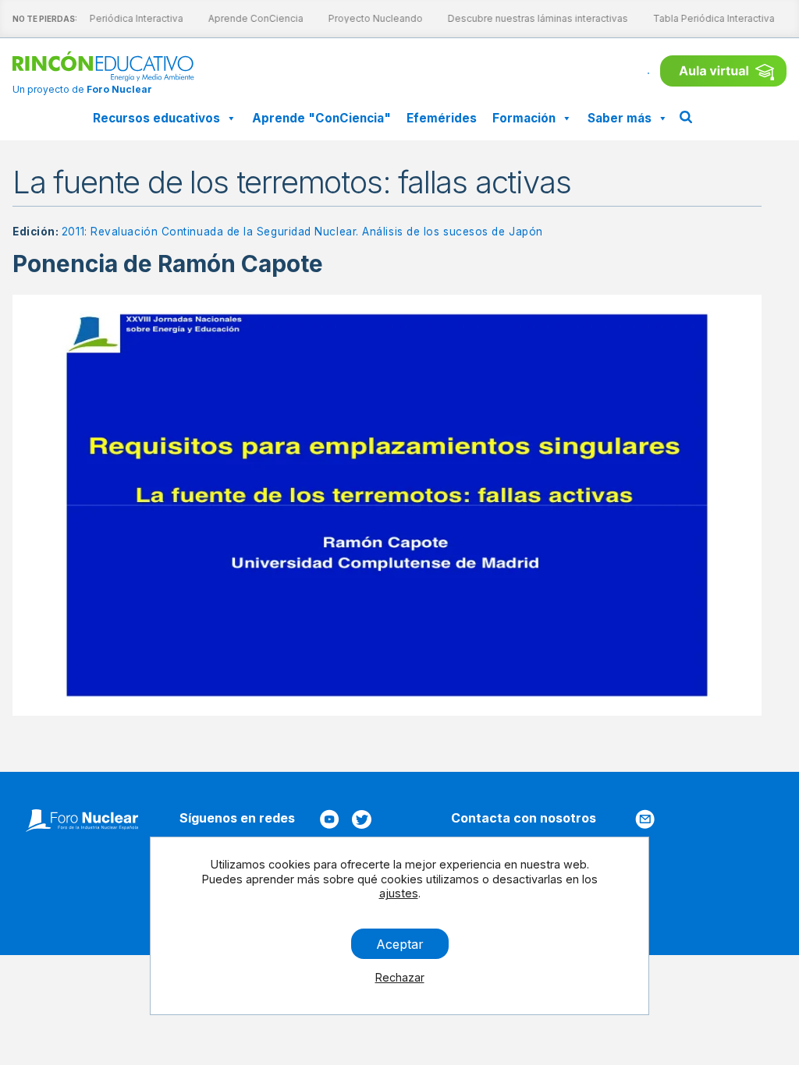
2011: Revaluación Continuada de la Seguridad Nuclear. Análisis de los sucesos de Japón (302, 231)
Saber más (620, 118)
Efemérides (442, 118)
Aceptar (400, 943)
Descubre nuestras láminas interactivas (534, 18)
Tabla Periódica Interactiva (118, 18)
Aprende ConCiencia (252, 18)
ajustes (398, 893)
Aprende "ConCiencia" (321, 118)
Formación (524, 118)
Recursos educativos (156, 118)
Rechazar (399, 977)
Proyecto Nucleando (372, 18)
